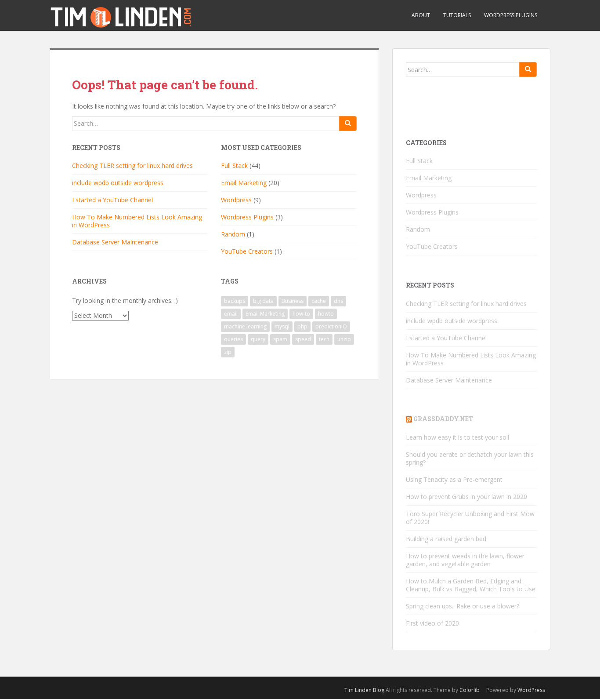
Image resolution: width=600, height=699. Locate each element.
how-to (301, 313)
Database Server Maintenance (115, 242)
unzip (344, 339)
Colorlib (469, 690)
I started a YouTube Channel (112, 200)
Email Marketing (244, 182)
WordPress (531, 690)
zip (227, 352)
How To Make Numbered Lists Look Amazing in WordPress (137, 221)
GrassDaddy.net (443, 419)
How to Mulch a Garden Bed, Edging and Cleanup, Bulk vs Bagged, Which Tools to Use (470, 585)
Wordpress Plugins (247, 217)
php (302, 326)
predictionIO (331, 326)
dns (338, 301)
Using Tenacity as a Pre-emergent (454, 479)
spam (280, 339)
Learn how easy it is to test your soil (457, 437)
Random (233, 234)
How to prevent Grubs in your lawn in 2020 (466, 496)
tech (324, 339)
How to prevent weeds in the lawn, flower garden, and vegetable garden (465, 560)
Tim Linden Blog (364, 690)
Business (293, 301)
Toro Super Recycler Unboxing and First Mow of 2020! (470, 518)
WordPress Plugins (510, 15)
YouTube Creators (247, 251)
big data (263, 301)
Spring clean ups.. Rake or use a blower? (462, 606)
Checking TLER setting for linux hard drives (132, 165)
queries (233, 339)
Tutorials (457, 15)
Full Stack (234, 165)
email (231, 313)
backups (234, 301)
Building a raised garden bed (446, 539)
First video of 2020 (432, 623)
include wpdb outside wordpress (117, 182)
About (421, 15)
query (258, 339)
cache (318, 301)
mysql (282, 326)
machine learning (245, 326)
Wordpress (236, 200)
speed (303, 339)
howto (326, 313)
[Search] (348, 123)
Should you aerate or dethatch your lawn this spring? (470, 458)
